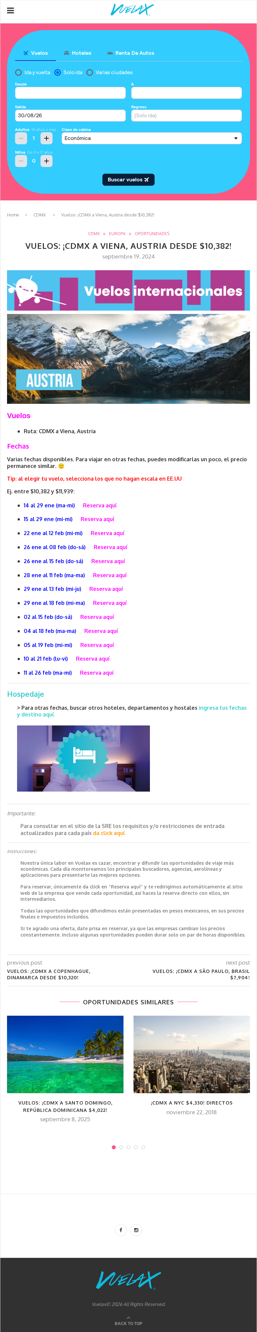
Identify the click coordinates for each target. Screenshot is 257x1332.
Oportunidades (152, 233)
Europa (117, 233)
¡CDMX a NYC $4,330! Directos (192, 1103)
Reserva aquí (99, 505)
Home (13, 214)
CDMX (39, 214)
